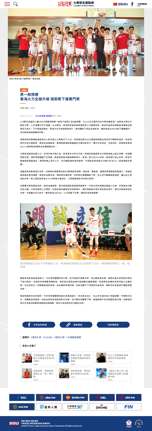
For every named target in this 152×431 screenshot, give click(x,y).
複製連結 (77, 324)
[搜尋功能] (15, 4)
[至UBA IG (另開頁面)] (48, 397)
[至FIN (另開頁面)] (128, 406)
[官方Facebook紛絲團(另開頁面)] (132, 4)
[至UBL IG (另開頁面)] (128, 397)
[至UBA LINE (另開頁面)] (75, 397)
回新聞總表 (113, 324)
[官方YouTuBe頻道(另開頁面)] (120, 4)
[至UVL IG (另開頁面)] (22, 406)
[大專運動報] (142, 4)
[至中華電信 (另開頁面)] (75, 406)
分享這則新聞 (40, 324)
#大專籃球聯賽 (73, 337)
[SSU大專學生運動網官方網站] (76, 4)
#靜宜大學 (59, 337)
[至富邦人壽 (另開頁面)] (48, 406)
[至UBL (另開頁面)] (102, 397)
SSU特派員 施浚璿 (43, 116)
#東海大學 (36, 337)
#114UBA (48, 337)
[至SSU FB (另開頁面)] (22, 397)
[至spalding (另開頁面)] (102, 406)
